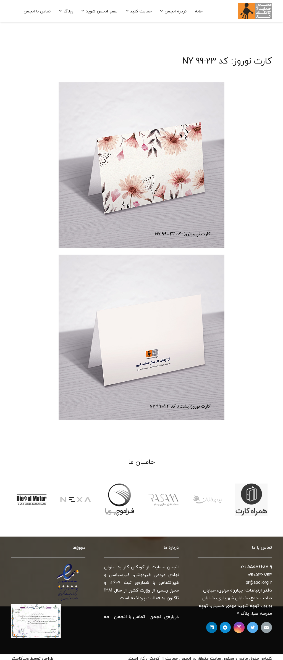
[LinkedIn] (211, 627)
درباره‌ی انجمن (164, 616)
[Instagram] (239, 627)
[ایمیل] (266, 627)
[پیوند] (255, 11)
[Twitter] (252, 627)
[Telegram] (225, 627)
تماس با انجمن (129, 616)
